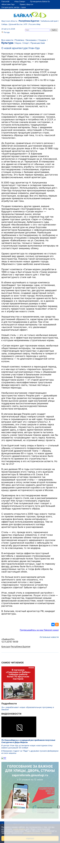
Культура (7, 42)
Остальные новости (49, 637)
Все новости (7, 40)
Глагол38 (5, 1)
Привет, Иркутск (26, 4)
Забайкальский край (49, 21)
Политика (19, 40)
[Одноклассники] (57, 624)
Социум (42, 40)
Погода (6, 32)
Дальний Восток (15, 24)
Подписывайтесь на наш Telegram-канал (39, 630)
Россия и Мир (34, 24)
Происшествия (38, 43)
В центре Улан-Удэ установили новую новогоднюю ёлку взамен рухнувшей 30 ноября (26, 746)
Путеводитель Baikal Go (40, 1)
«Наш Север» (19, 1)
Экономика (31, 40)
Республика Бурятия (29, 21)
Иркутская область (9, 21)
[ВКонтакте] (53, 624)
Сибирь (4, 24)
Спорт (26, 43)
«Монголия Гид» (8, 4)
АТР (25, 24)
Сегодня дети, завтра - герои (13, 7)
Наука (18, 43)
